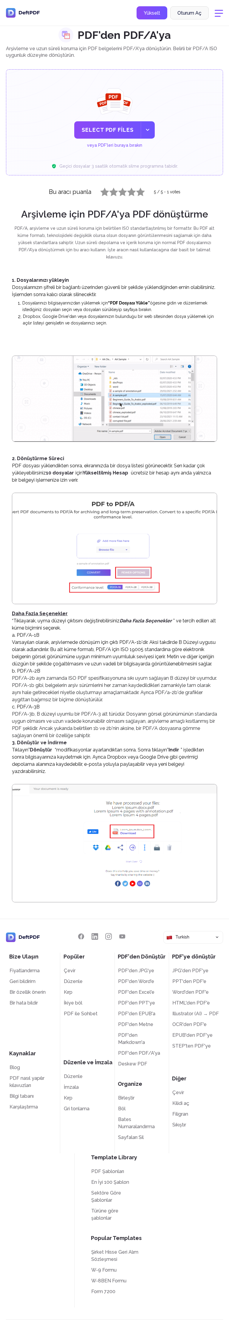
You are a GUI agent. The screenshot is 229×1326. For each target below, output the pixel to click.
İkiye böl (73, 1003)
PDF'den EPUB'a (136, 1013)
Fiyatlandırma (25, 970)
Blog (15, 1067)
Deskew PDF (132, 1064)
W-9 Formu (104, 1270)
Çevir (69, 970)
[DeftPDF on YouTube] (122, 937)
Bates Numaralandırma (136, 1123)
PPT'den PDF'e (189, 981)
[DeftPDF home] (23, 13)
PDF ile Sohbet (81, 1013)
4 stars (128, 190)
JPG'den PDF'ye (190, 970)
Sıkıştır (179, 1125)
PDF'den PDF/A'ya (139, 1053)
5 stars (137, 190)
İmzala (71, 1087)
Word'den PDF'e (190, 992)
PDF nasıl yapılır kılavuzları (27, 1081)
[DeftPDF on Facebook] (81, 937)
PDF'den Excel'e (136, 992)
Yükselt (152, 13)
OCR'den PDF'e (189, 1024)
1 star (101, 190)
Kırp (68, 992)
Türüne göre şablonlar (104, 1214)
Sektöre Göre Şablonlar (106, 1196)
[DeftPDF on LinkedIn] (95, 937)
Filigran (180, 1114)
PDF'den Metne (135, 1024)
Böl (122, 1108)
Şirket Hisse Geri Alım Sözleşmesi (114, 1255)
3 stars (119, 190)
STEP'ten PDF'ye (191, 1046)
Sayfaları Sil (131, 1137)
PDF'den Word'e (136, 981)
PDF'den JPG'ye (136, 970)
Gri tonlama (76, 1108)
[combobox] (193, 937)
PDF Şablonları (107, 1171)
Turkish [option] (182, 937)
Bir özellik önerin (28, 992)
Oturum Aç (189, 13)
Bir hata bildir (24, 1003)
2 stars (110, 190)
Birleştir (126, 1098)
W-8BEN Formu (108, 1281)
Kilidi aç (180, 1103)
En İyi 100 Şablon (110, 1182)
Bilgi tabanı (22, 1096)
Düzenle (73, 981)
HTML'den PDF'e (191, 1003)
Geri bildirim (22, 981)
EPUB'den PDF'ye (192, 1035)
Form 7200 (103, 1291)
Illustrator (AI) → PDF (195, 1013)
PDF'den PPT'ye (136, 1003)
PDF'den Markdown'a (131, 1038)
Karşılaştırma (24, 1107)
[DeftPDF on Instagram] (108, 937)
